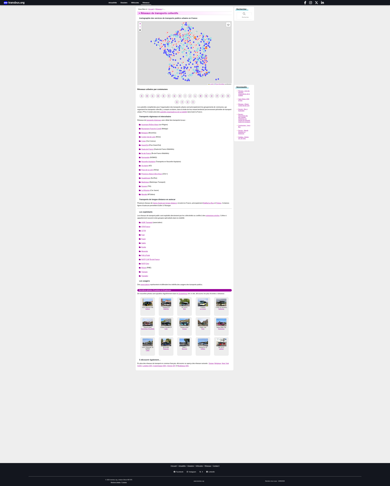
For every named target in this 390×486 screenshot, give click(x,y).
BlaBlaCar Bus (208, 203)
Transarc (144, 272)
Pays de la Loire (147, 170)
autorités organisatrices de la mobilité (173, 112)
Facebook (179, 472)
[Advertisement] (244, 53)
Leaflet (212, 84)
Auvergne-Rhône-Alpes (149, 124)
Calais (148, 350)
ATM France (145, 227)
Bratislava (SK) (183, 366)
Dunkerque (221, 329)
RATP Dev (145, 263)
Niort (184, 309)
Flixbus (218, 203)
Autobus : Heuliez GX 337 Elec (243, 137)
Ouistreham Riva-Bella (147, 329)
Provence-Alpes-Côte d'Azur (151, 174)
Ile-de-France (146, 153)
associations (145, 284)
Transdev (144, 276)
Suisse (211, 363)
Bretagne (144, 133)
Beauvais (166, 349)
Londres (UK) (147, 366)
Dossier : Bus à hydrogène (242, 109)
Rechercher (241, 9)
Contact (216, 466)
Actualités (113, 3)
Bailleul (148, 309)
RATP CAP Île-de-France (150, 259)
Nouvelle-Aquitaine (148, 161)
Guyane (144, 186)
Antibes (203, 349)
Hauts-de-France (147, 149)
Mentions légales (116, 482)
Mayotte (144, 194)
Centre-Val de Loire (148, 137)
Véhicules (135, 3)
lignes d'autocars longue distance (165, 203)
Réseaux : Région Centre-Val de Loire (243, 104)
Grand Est (145, 145)
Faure (143, 239)
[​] (305, 3)
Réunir (143, 268)
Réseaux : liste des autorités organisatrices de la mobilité (244, 93)
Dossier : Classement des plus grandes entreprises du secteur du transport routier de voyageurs (244, 118)
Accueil (151, 9)
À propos (124, 482)
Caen (166, 329)
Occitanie (144, 166)
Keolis (143, 247)
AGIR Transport (147, 222)
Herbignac (221, 309)
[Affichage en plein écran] (140, 30)
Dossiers (124, 3)
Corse (143, 141)
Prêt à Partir (145, 255)
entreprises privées (212, 215)
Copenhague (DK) (159, 366)
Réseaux (146, 3)
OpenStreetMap (220, 84)
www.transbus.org (199, 481)
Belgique (217, 363)
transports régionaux (153, 120)
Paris (202, 329)
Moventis (144, 251)
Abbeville (166, 309)
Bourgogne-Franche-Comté (151, 129)
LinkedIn (211, 472)
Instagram (192, 472)
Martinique (145, 182)
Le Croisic (203, 309)
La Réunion (145, 190)
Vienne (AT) (171, 366)
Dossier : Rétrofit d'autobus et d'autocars (243, 132)
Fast (143, 235)
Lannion (221, 349)
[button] (183, 29)
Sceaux (184, 329)
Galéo (143, 243)
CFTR (143, 231)
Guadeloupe (145, 178)
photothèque (183, 293)
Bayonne (184, 349)
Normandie (145, 157)
